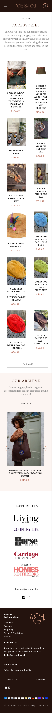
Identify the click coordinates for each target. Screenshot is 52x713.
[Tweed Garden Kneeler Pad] (41, 128)
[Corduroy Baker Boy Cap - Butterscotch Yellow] (16, 271)
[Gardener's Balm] (16, 132)
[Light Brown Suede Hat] (16, 225)
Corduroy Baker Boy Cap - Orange (16, 345)
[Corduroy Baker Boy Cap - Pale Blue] (41, 221)
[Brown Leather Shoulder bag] (41, 174)
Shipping (8, 629)
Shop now (26, 403)
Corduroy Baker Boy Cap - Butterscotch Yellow (16, 294)
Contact (8, 636)
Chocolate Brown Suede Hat (16, 198)
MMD (45, 706)
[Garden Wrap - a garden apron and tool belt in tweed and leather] (16, 75)
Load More (27, 364)
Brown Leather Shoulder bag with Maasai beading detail (25, 473)
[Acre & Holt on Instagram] (28, 598)
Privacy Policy (29, 706)
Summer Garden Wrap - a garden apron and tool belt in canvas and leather (41, 97)
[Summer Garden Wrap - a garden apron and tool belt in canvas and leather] (41, 71)
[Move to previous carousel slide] (8, 448)
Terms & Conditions (13, 633)
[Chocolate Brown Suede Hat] (16, 178)
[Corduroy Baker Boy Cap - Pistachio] (41, 267)
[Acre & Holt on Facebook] (23, 598)
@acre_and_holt (31, 589)
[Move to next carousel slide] (43, 448)
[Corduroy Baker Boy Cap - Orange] (16, 324)
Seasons (8, 626)
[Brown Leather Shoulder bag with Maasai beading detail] (25, 439)
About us (8, 622)
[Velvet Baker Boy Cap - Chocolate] (41, 320)
